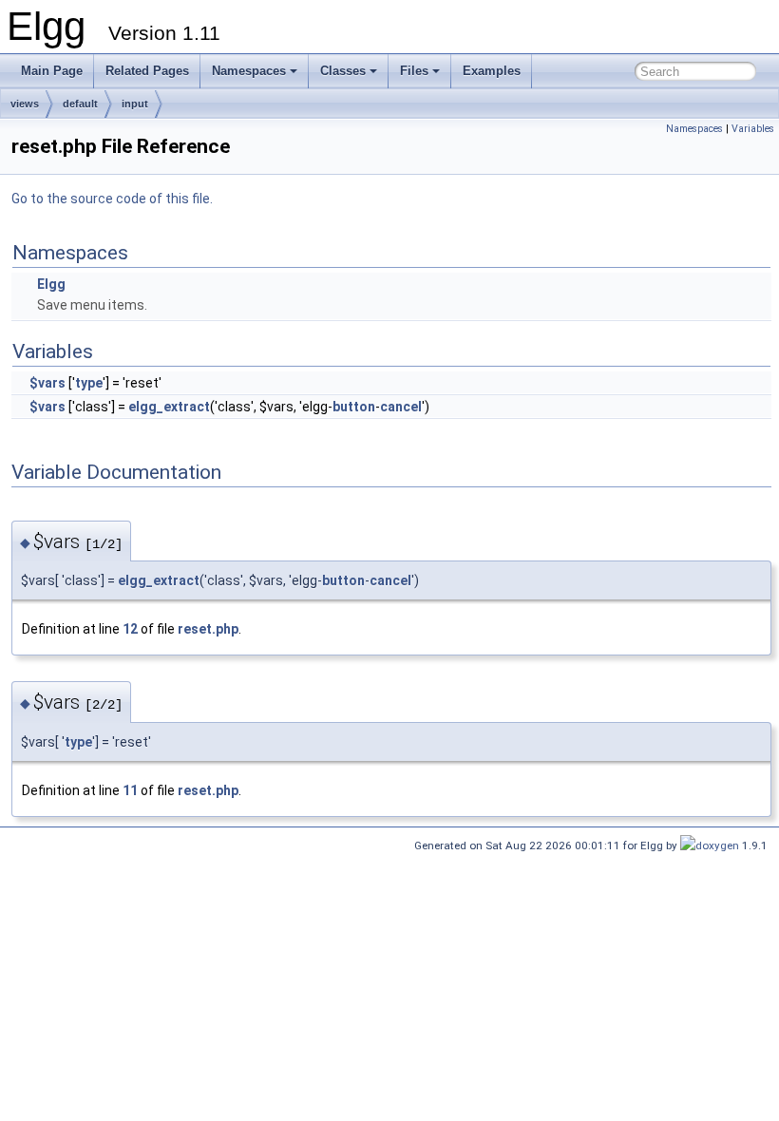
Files (414, 71)
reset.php (208, 628)
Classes (343, 71)
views (24, 103)
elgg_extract (169, 406)
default (80, 103)
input (135, 103)
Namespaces (249, 71)
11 (130, 790)
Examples (492, 71)
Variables (753, 129)
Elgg (51, 284)
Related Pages (147, 71)
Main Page (52, 71)
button (353, 406)
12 (130, 628)
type (89, 382)
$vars (47, 382)
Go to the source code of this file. (112, 198)
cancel (401, 406)
